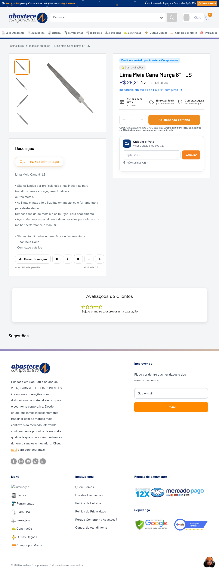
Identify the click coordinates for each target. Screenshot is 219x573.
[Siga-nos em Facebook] (13, 461)
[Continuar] (67, 259)
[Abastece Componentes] (37, 367)
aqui (14, 449)
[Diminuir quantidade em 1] (124, 120)
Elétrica (56, 32)
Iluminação (38, 32)
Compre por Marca (186, 32)
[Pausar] (56, 259)
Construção (134, 32)
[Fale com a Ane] (209, 562)
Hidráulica (96, 32)
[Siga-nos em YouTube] (28, 461)
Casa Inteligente (15, 32)
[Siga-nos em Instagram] (21, 461)
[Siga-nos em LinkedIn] (42, 461)
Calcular (191, 154)
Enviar (171, 407)
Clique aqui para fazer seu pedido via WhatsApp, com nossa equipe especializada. (160, 128)
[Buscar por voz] (161, 17)
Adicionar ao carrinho (174, 119)
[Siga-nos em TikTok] (35, 461)
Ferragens (115, 32)
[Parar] (78, 259)
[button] (123, 68)
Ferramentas (75, 32)
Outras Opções (158, 32)
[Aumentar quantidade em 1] (142, 120)
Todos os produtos (39, 45)
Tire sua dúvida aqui (41, 162)
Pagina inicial (16, 45)
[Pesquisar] (172, 17)
